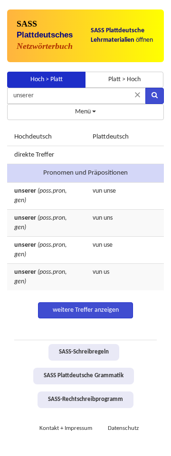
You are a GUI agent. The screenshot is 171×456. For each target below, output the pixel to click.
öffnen (122, 35)
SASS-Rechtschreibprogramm (85, 399)
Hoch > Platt (46, 79)
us (106, 272)
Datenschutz (123, 428)
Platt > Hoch (124, 79)
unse (110, 191)
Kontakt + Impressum (65, 428)
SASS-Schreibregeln (84, 352)
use (108, 245)
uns (108, 218)
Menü (83, 111)
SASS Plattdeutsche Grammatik (84, 376)
